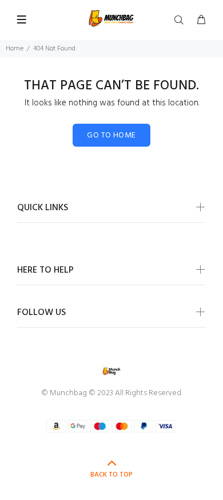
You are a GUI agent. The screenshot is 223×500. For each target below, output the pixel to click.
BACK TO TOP (111, 475)
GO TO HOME (111, 135)
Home (14, 48)
